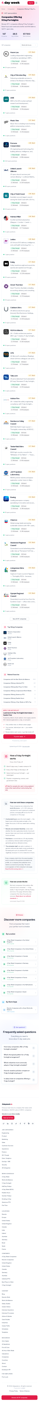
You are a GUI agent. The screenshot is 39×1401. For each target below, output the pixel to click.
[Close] (34, 682)
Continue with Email (18, 714)
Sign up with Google (21, 698)
